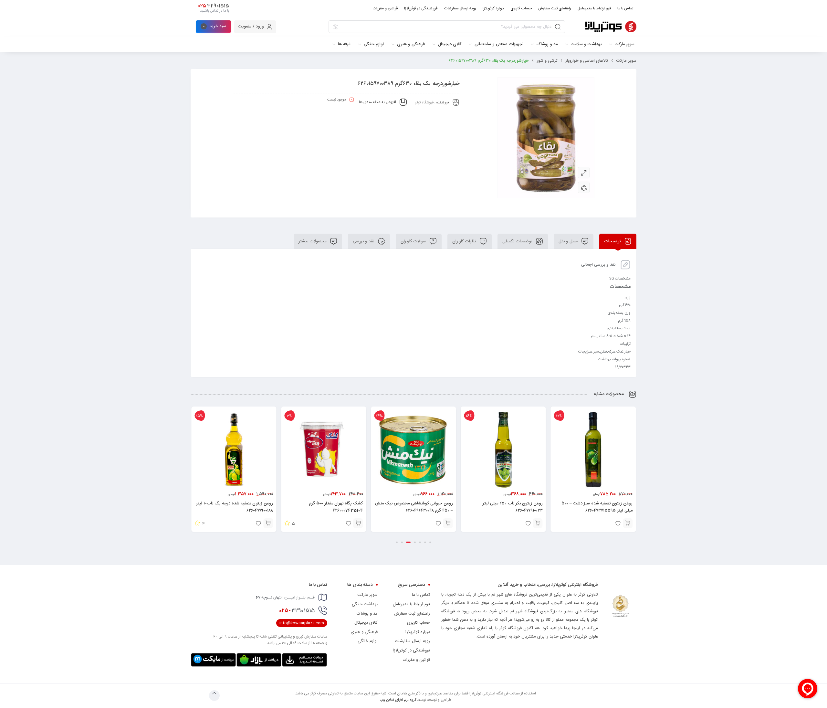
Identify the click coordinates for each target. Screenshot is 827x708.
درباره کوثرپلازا (417, 632)
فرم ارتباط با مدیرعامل (411, 604)
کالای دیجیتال (366, 622)
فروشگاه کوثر (424, 103)
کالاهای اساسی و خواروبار (586, 60)
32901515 (297, 610)
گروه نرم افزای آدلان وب (398, 700)
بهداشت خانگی (365, 604)
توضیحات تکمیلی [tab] (517, 241)
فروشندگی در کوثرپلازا (411, 650)
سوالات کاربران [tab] (414, 241)
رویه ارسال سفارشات (412, 641)
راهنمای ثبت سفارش (412, 613)
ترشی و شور (547, 60)
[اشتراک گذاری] (584, 187)
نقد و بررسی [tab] (364, 241)
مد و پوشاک (367, 613)
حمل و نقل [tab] (569, 241)
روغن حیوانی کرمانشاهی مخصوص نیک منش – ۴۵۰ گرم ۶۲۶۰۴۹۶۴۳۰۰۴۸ (504, 507)
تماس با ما (421, 594)
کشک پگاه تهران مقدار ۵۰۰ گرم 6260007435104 (426, 507)
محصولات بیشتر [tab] (313, 241)
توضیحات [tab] (613, 241)
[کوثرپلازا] (610, 26)
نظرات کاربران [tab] (464, 241)
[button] (628, 523)
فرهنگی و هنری (364, 632)
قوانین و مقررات (416, 659)
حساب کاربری (418, 622)
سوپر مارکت (626, 60)
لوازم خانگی (368, 641)
